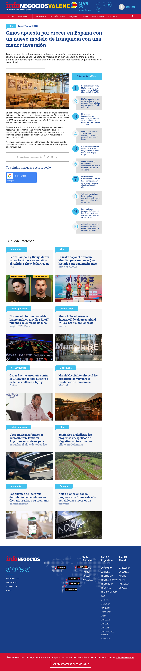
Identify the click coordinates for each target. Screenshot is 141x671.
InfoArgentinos (19, 308)
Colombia (124, 572)
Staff (85, 16)
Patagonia (106, 612)
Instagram (87, 580)
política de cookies (125, 657)
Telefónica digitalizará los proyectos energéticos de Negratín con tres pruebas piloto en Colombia (90, 198)
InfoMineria (107, 584)
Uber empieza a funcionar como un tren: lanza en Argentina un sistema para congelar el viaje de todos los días (90, 182)
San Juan (105, 620)
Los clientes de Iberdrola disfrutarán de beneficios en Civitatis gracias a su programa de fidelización (90, 213)
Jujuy (104, 596)
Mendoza (105, 604)
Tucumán (105, 639)
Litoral (105, 600)
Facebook (87, 568)
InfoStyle (106, 588)
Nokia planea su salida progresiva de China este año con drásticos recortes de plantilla (90, 227)
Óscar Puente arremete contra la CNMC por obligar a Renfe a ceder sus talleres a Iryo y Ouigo (90, 150)
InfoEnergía (107, 576)
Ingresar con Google (17, 178)
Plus (11, 26)
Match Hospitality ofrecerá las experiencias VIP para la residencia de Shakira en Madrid (90, 166)
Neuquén (105, 608)
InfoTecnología (109, 592)
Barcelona (124, 568)
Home (11, 16)
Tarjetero (74, 16)
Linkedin (86, 576)
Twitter (86, 572)
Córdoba (105, 572)
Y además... (17, 249)
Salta (103, 616)
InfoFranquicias (109, 580)
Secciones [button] (23, 16)
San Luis (105, 624)
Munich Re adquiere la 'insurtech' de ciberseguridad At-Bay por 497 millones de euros (89, 135)
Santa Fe (105, 628)
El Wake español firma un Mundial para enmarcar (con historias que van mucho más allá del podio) (90, 103)
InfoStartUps (66, 308)
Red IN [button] (111, 16)
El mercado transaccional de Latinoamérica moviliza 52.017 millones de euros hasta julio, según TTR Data (90, 119)
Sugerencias (12, 579)
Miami (122, 580)
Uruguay (123, 588)
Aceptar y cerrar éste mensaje (70, 664)
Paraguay (124, 584)
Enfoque (64, 486)
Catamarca (106, 568)
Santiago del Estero (107, 633)
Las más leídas (57, 16)
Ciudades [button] (39, 16)
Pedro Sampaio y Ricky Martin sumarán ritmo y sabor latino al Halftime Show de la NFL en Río (90, 89)
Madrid (122, 576)
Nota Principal (18, 367)
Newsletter (98, 16)
